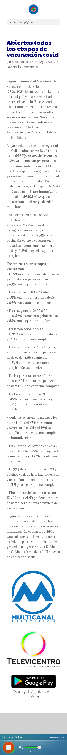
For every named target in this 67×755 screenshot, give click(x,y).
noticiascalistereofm (25, 62)
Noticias (12, 67)
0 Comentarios (29, 67)
